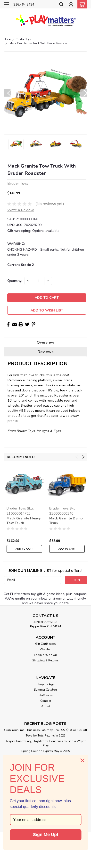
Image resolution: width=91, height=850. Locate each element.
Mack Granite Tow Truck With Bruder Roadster (38, 43)
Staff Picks (46, 695)
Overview (45, 342)
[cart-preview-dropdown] (81, 4)
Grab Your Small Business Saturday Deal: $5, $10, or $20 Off (45, 730)
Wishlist (45, 649)
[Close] (82, 760)
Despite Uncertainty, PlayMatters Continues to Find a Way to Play (45, 743)
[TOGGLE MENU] (6, 4)
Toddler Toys (23, 39)
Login (38, 655)
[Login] (71, 4)
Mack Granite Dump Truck (66, 520)
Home (7, 39)
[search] (61, 4)
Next (83, 93)
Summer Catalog (45, 690)
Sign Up (51, 655)
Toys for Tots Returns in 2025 (46, 735)
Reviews (46, 351)
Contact (45, 701)
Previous (7, 93)
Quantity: (14, 280)
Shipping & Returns (45, 660)
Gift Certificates (45, 644)
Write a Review (20, 210)
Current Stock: (20, 264)
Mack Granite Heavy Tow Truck (24, 520)
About (45, 706)
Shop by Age (45, 684)
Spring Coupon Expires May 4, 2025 (45, 751)
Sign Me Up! (45, 834)
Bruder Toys (16, 508)
